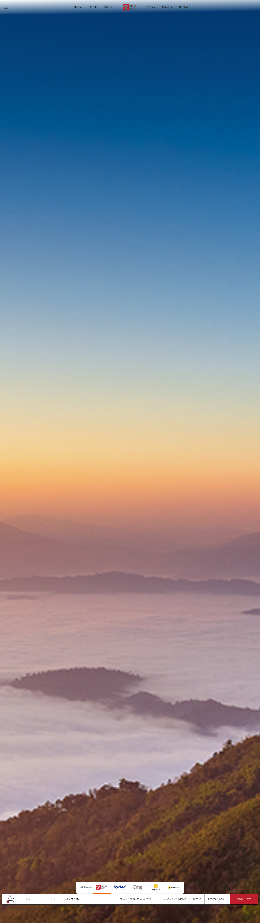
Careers (167, 7)
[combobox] (25, 899)
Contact (184, 7)
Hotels (93, 7)
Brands (109, 7)
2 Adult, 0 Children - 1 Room (181, 899)
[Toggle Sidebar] (6, 7)
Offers (150, 7)
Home (78, 7)
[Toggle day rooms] (10, 901)
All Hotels (86, 887)
